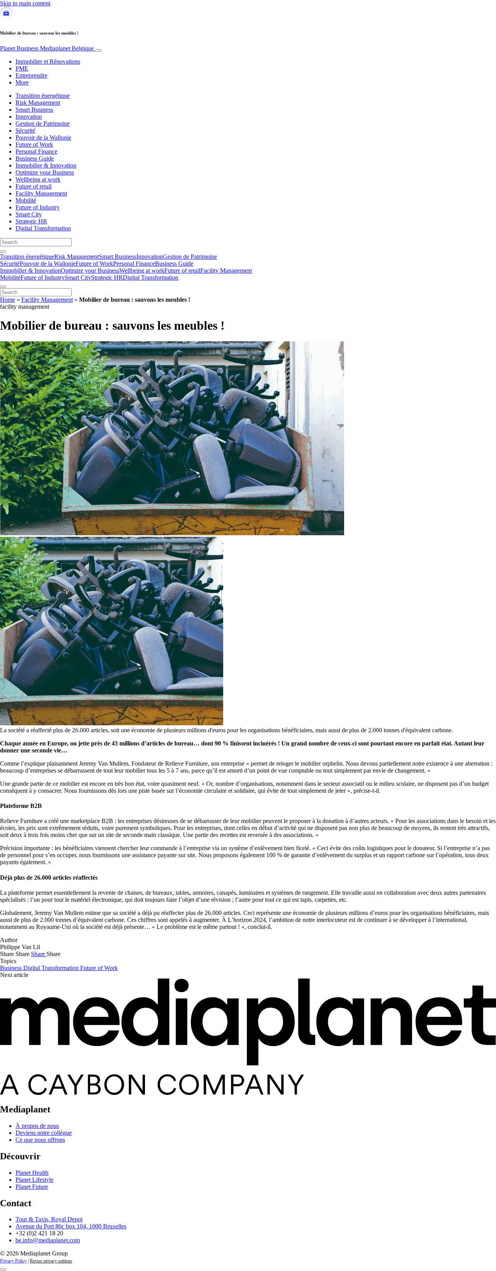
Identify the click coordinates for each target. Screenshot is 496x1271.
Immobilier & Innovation (46, 165)
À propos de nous (37, 1125)
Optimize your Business (45, 172)
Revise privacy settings (51, 1261)
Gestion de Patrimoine (43, 123)
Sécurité (25, 130)
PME (22, 68)
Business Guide (35, 158)
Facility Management (41, 193)
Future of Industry (38, 207)
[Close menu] (3, 286)
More (22, 82)
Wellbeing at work (38, 179)
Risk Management (38, 102)
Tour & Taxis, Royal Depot (49, 1219)
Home (7, 299)
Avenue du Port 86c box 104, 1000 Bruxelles (71, 1226)
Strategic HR (31, 221)
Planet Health (32, 1172)
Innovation (29, 116)
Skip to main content (25, 3)
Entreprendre (31, 75)
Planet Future (32, 1186)
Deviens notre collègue (44, 1132)
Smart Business (34, 109)
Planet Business (47, 48)
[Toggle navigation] (98, 50)
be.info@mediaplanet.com (48, 1240)
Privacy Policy (13, 1261)
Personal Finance (36, 151)
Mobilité (26, 200)
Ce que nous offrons (40, 1139)
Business (11, 968)
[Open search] (3, 252)
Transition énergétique (43, 95)
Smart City (29, 214)
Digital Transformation (43, 228)
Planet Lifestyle (34, 1179)
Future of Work (34, 144)
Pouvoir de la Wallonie (43, 137)
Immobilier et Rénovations (48, 61)
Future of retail (34, 186)
